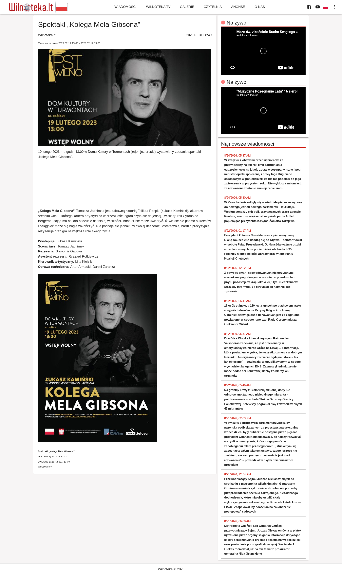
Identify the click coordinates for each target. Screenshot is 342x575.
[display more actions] (335, 7)
